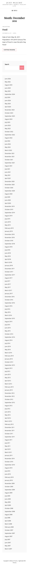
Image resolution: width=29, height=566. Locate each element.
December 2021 (9, 153)
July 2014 (7, 343)
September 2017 (10, 275)
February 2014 (9, 356)
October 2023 (9, 113)
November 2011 (10, 430)
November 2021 (10, 156)
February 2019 (9, 228)
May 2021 (8, 175)
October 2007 (9, 530)
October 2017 (9, 272)
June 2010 (8, 474)
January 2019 (9, 231)
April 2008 (8, 521)
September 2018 (10, 244)
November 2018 (10, 237)
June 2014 (8, 346)
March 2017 (8, 290)
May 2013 (8, 377)
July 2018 (7, 250)
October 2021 (9, 160)
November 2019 (10, 206)
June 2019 (8, 222)
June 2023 (8, 125)
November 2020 (10, 184)
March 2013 (8, 384)
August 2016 (8, 306)
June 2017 (8, 284)
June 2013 (8, 374)
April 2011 (8, 449)
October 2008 (9, 508)
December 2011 (9, 427)
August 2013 (8, 368)
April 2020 (8, 203)
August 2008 (8, 514)
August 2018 (8, 247)
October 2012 (9, 399)
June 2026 (8, 79)
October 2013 (9, 362)
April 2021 (8, 178)
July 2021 (7, 169)
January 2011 (9, 455)
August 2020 (8, 194)
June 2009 (8, 499)
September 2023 (10, 116)
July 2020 (7, 197)
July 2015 (7, 325)
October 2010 (9, 462)
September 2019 (10, 212)
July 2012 (7, 409)
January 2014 (9, 359)
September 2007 (10, 533)
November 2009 (10, 483)
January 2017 (9, 293)
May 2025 (8, 91)
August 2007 (8, 536)
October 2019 (9, 209)
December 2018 (9, 234)
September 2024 (10, 94)
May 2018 (8, 256)
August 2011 (8, 440)
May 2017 (8, 287)
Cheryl (14, 33)
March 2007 (8, 549)
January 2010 (9, 480)
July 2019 (7, 219)
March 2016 (8, 315)
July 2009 (7, 496)
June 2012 (8, 412)
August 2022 (8, 138)
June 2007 (8, 542)
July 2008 (7, 518)
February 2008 (9, 527)
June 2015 (8, 328)
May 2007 (8, 546)
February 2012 (9, 424)
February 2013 (9, 387)
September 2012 (10, 402)
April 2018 (8, 259)
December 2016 (9, 297)
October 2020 (9, 188)
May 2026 (8, 82)
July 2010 (7, 471)
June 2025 (8, 88)
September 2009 (10, 490)
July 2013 (7, 371)
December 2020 (9, 181)
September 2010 (10, 465)
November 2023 (10, 110)
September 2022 (10, 135)
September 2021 (10, 163)
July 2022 (7, 141)
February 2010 (9, 477)
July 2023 (7, 122)
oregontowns (6, 26)
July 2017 (7, 281)
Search (7, 64)
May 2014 (8, 349)
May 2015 (8, 331)
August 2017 (8, 278)
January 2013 (9, 390)
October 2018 (9, 240)
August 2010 (8, 468)
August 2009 (8, 493)
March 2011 (8, 452)
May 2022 (8, 147)
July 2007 (7, 539)
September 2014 (10, 337)
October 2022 (9, 132)
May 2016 (8, 312)
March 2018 (8, 262)
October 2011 (9, 434)
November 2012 (10, 396)
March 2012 (8, 421)
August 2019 (8, 216)
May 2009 (8, 502)
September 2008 (10, 511)
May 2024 (8, 103)
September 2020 (10, 191)
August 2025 (8, 85)
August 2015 (8, 321)
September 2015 (10, 318)
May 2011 (8, 446)
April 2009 (8, 505)
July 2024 (7, 97)
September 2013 (10, 365)
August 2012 (8, 405)
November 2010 (10, 458)
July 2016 (7, 309)
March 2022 (8, 150)
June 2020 (8, 200)
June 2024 (8, 100)
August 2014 (8, 340)
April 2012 (8, 418)
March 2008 (8, 524)
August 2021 (8, 166)
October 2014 (9, 334)
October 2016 (9, 300)
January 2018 (9, 265)
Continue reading (10, 50)
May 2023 (8, 128)
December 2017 (9, 269)
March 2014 (8, 353)
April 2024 (8, 107)
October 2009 (9, 486)
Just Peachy (14, 3)
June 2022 (8, 144)
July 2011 (7, 443)
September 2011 (10, 437)
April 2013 (8, 381)
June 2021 (8, 172)
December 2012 (9, 393)
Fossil (4, 29)
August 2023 (8, 119)
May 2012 (8, 415)
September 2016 (10, 303)
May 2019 (8, 225)
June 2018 (8, 253)
